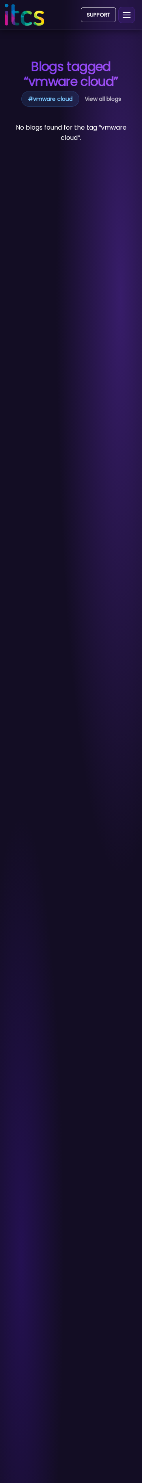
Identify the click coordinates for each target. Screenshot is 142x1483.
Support (98, 15)
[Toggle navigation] (126, 15)
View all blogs (103, 99)
